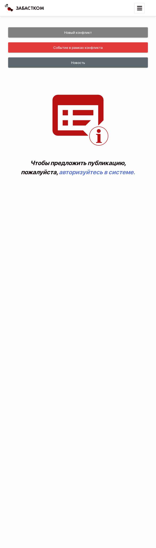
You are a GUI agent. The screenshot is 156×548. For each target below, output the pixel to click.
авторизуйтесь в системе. (97, 172)
